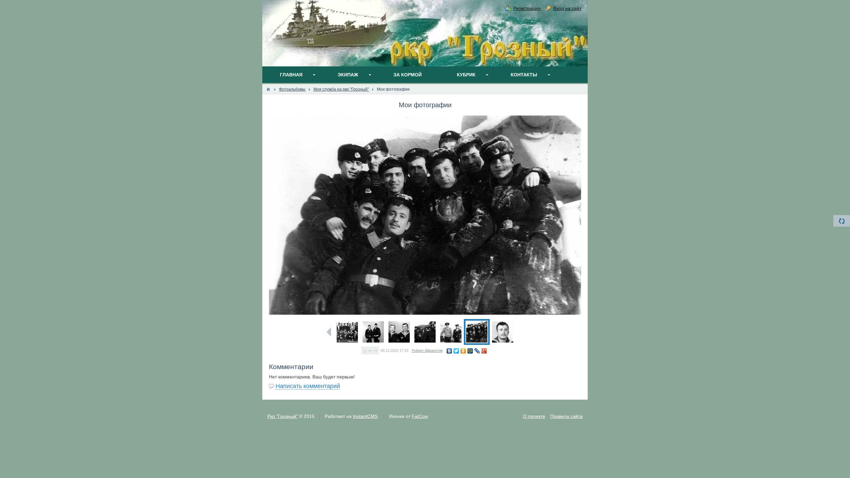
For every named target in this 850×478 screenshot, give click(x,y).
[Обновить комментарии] (841, 221)
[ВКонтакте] (449, 351)
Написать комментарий (308, 386)
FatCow (420, 416)
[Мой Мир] (470, 351)
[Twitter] (456, 351)
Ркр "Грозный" (282, 416)
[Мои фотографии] (347, 332)
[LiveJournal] (477, 351)
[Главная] (268, 89)
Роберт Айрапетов (427, 351)
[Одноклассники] (463, 351)
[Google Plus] (484, 351)
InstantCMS (365, 416)
